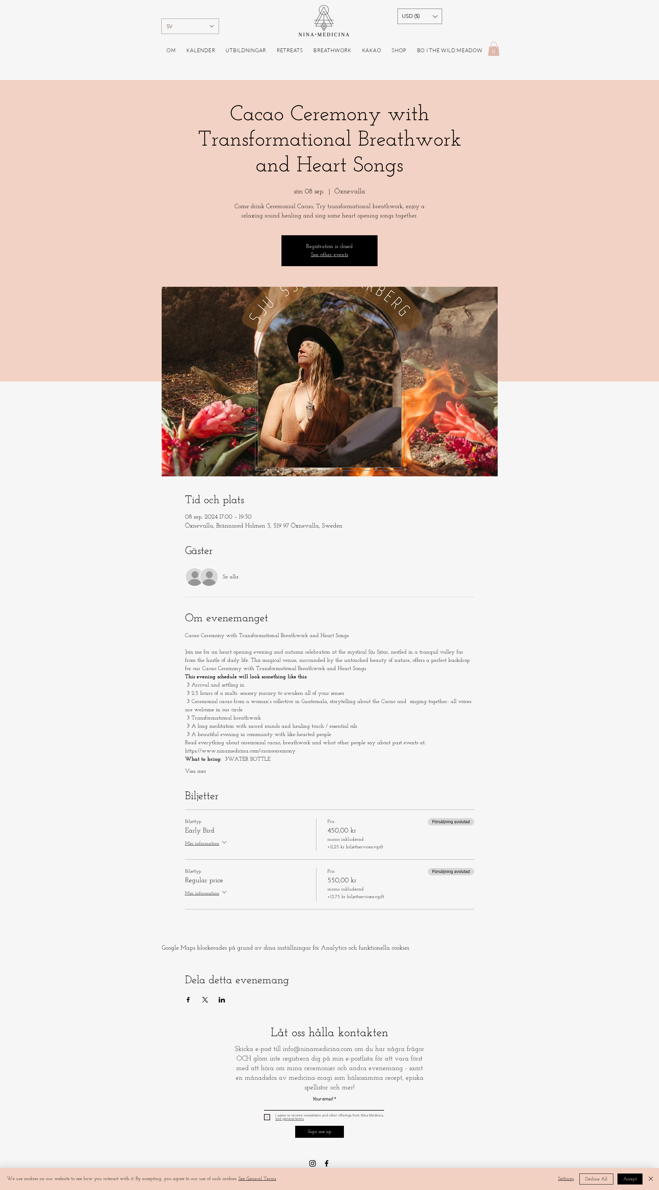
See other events (329, 255)
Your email (322, 1099)
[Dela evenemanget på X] (205, 999)
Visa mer (195, 771)
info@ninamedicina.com (317, 1049)
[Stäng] (651, 1179)
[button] (419, 16)
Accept (630, 1179)
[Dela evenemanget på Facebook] (188, 999)
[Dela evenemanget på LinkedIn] (222, 999)
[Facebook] (326, 1163)
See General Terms (257, 1178)
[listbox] (419, 16)
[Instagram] (312, 1163)
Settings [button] (566, 1178)
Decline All (596, 1179)
